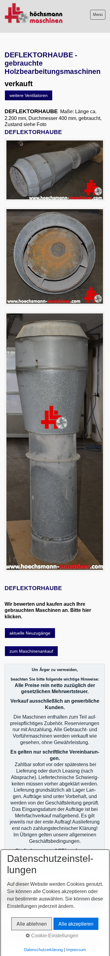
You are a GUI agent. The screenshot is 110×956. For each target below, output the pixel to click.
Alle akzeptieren (76, 923)
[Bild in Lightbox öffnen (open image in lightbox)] (55, 170)
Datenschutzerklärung (43, 949)
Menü (98, 14)
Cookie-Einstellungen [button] (54, 935)
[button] (29, 95)
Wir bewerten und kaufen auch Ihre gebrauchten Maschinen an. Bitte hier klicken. (48, 610)
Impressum (76, 949)
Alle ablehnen (31, 923)
